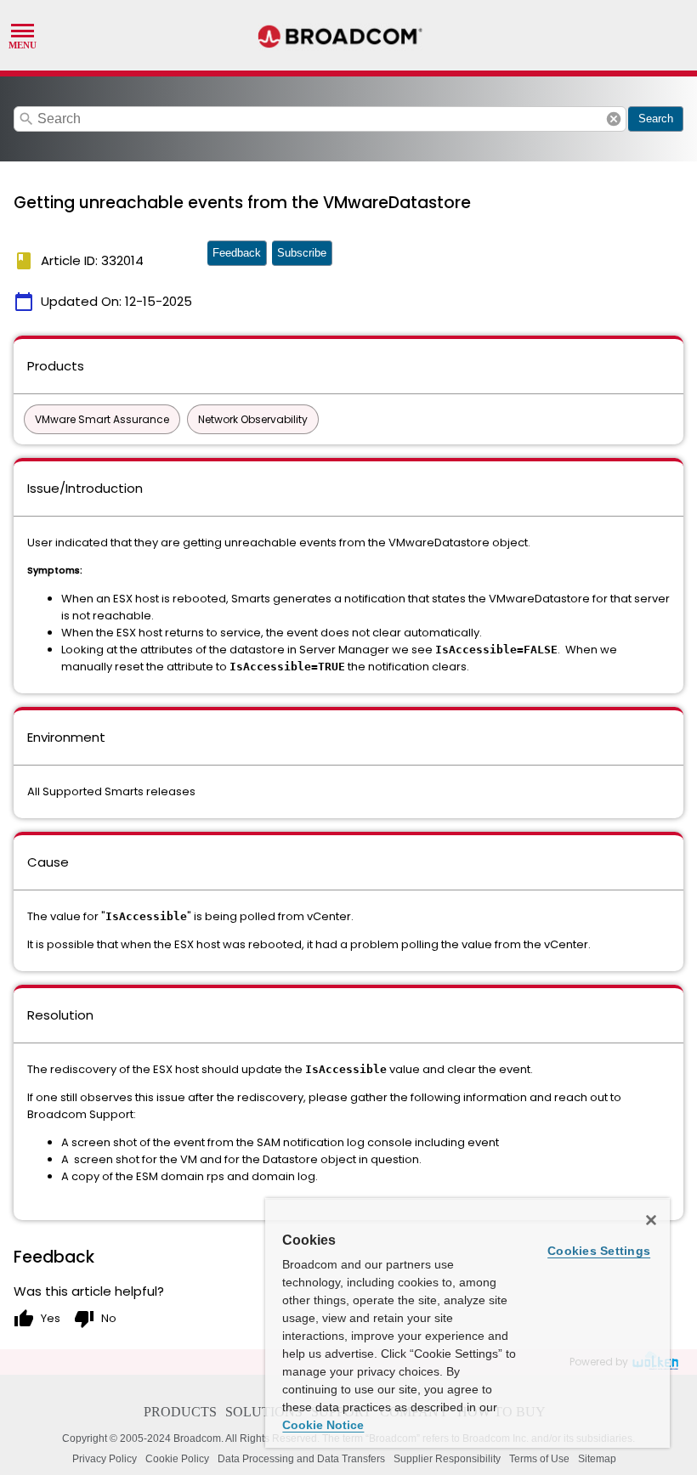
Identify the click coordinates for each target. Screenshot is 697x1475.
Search (655, 118)
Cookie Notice (323, 1425)
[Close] (651, 1220)
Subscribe (301, 252)
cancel (613, 118)
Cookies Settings (598, 1250)
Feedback (236, 252)
